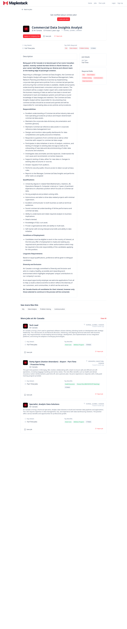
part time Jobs (32, 384)
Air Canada (38, 30)
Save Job (48, 36)
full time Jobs (30, 48)
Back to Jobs (28, 9)
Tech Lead (33, 325)
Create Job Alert (63, 19)
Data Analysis (32, 309)
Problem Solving (45, 309)
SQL (23, 309)
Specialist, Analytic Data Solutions (44, 404)
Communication (59, 309)
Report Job (59, 36)
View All (103, 318)
